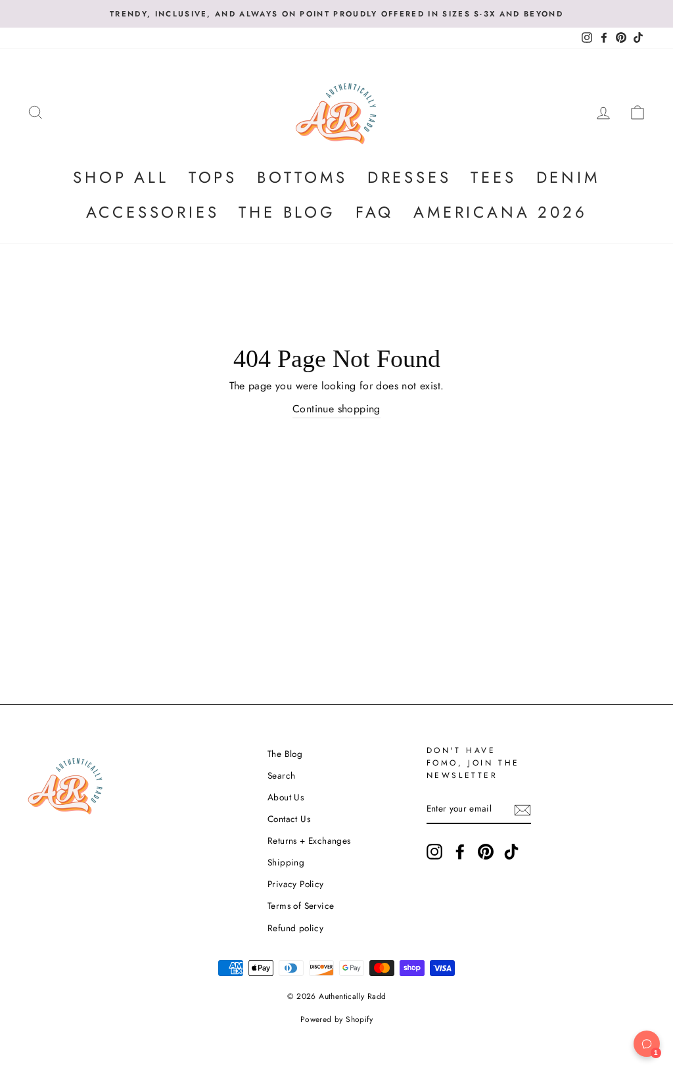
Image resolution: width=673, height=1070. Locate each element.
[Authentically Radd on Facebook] (460, 852)
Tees (493, 177)
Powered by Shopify (336, 1019)
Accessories (153, 212)
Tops (213, 177)
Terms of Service (300, 905)
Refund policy (295, 928)
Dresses (409, 177)
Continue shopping (336, 408)
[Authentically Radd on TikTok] (511, 852)
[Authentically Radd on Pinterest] (486, 852)
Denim (568, 177)
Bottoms (302, 177)
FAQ (375, 212)
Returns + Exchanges (309, 840)
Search (281, 775)
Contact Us (288, 818)
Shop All (120, 177)
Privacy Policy (295, 883)
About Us (285, 797)
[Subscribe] (522, 809)
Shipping (285, 862)
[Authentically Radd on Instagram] (434, 852)
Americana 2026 (500, 212)
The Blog (287, 212)
